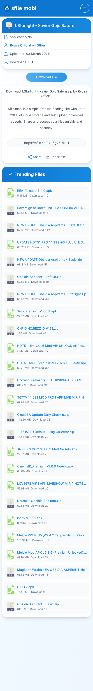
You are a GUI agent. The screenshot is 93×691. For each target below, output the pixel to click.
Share (37, 157)
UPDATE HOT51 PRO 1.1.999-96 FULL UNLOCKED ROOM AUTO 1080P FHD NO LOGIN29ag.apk (52, 242)
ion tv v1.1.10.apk (29, 518)
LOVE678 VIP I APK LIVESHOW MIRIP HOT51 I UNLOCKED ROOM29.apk (52, 483)
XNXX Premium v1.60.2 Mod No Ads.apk (47, 449)
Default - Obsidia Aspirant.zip (39, 501)
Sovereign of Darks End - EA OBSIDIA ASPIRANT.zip (52, 208)
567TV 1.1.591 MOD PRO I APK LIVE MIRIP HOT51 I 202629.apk (52, 397)
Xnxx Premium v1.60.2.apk (37, 311)
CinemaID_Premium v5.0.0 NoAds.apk (45, 466)
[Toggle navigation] (84, 8)
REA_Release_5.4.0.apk (34, 190)
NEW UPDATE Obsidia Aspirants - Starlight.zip (51, 294)
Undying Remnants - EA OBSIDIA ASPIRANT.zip (52, 380)
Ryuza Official (20, 45)
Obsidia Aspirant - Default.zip (39, 277)
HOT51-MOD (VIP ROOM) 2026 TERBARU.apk (52, 363)
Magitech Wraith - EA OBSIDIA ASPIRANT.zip (51, 570)
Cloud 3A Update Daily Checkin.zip (43, 414)
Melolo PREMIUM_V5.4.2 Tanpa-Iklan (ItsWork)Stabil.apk (52, 535)
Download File (46, 77)
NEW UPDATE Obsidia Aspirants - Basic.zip (49, 259)
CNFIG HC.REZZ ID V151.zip (37, 328)
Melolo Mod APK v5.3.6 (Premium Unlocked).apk (52, 552)
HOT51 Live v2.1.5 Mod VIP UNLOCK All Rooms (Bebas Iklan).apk (52, 346)
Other (41, 45)
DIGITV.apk (25, 587)
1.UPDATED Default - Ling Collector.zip (45, 432)
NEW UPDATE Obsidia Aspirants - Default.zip (50, 225)
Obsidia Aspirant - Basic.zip (38, 604)
